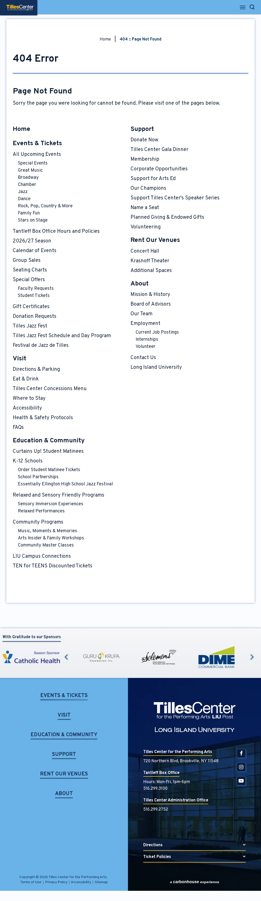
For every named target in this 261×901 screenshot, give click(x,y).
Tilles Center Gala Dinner (159, 149)
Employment (145, 323)
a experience (194, 882)
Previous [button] (66, 657)
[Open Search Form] (252, 7)
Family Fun (29, 213)
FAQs (18, 427)
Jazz (23, 192)
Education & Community (49, 441)
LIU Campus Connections (42, 556)
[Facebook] (241, 753)
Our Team (141, 314)
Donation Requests (34, 316)
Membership (144, 159)
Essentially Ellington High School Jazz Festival (65, 484)
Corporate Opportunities (159, 169)
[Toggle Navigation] (243, 9)
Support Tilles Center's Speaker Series (174, 198)
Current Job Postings (157, 332)
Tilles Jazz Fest (30, 326)
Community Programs (38, 522)
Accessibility (27, 408)
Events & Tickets (37, 144)
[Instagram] (241, 767)
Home (105, 39)
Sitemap (101, 882)
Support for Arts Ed (153, 178)
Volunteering (145, 227)
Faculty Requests (36, 289)
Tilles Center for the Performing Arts (20, 7)
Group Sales (27, 260)
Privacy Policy (56, 882)
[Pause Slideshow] (252, 645)
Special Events (33, 163)
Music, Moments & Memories (47, 531)
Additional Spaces (151, 270)
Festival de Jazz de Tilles (41, 345)
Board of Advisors (150, 304)
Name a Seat (144, 207)
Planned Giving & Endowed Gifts (167, 217)
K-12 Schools (28, 461)
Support (142, 129)
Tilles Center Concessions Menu (50, 389)
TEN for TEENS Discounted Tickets (52, 566)
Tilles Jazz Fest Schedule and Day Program (62, 336)
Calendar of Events (34, 251)
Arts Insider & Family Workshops (51, 538)
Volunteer (145, 347)
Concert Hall (144, 251)
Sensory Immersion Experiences (50, 504)
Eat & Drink (26, 379)
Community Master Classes (46, 545)
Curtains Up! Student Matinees (48, 451)
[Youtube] (241, 780)
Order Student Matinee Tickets (49, 470)
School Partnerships (38, 477)
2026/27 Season (32, 241)
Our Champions (148, 188)
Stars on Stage (33, 220)
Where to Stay (29, 398)
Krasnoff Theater (149, 261)
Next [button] (252, 657)
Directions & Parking (36, 369)
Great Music (30, 170)
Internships (147, 340)
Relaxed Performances (41, 511)
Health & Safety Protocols (43, 418)
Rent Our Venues (155, 240)
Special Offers (29, 280)
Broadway (28, 178)
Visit (19, 359)
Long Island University (156, 367)
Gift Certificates (31, 307)
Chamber (27, 185)
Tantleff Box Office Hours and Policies (56, 231)
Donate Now (144, 140)
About (139, 284)
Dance (24, 199)
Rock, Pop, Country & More (45, 206)
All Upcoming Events (37, 154)
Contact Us (143, 357)
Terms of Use (30, 882)
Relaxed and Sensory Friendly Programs (58, 495)
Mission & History (150, 294)
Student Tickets (34, 296)
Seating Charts (30, 270)
